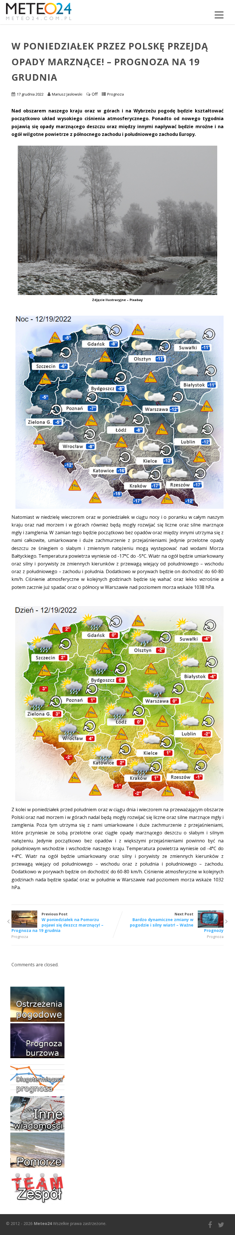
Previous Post (57, 922)
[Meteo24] (38, 21)
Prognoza (115, 94)
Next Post (177, 922)
